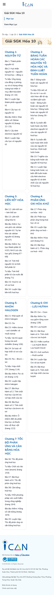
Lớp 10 (13, 34)
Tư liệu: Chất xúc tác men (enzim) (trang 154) (14, 469)
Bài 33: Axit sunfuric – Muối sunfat (40, 354)
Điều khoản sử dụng (9, 585)
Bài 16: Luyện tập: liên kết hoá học (13, 291)
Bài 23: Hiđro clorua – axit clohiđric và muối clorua (14, 330)
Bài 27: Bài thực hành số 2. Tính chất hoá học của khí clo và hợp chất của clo (14, 393)
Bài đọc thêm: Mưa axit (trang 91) (39, 239)
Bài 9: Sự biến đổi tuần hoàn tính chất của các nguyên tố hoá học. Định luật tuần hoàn (39, 146)
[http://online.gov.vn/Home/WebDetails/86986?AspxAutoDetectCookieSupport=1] (27, 559)
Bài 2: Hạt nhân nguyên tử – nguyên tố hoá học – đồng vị (14, 71)
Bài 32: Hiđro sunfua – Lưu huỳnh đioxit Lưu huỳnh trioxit (40, 344)
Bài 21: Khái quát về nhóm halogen (14, 317)
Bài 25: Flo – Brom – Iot (14, 361)
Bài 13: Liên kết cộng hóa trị (12, 218)
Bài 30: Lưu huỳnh (39, 326)
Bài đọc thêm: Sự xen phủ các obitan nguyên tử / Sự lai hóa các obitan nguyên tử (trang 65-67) (13, 232)
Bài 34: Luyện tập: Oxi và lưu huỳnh (39, 361)
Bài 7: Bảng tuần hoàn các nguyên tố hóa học (39, 82)
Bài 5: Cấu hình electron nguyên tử (13, 132)
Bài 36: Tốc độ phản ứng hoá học (14, 461)
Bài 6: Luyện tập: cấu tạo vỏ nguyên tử (13, 141)
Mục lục (10, 18)
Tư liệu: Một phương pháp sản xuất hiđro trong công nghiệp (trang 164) (14, 499)
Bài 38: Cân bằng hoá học (12, 489)
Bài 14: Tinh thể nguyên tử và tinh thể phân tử (12, 264)
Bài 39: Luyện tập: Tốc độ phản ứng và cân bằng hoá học (14, 522)
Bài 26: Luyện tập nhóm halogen (13, 383)
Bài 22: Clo (10, 323)
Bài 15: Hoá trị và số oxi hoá (13, 283)
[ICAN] (27, 544)
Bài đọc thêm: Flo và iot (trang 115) (14, 375)
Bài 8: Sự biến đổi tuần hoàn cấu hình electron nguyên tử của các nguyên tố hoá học (39, 129)
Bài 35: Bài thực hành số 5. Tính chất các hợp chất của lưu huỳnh (40, 371)
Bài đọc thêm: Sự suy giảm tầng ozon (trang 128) (39, 319)
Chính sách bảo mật (9, 588)
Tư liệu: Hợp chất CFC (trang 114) (12, 368)
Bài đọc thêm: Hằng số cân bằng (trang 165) (14, 511)
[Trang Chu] (27, 4)
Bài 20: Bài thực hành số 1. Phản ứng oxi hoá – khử (40, 248)
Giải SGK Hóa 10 (26, 34)
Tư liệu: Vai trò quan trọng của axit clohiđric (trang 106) (14, 341)
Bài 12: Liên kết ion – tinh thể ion (13, 211)
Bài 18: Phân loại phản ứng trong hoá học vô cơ (39, 219)
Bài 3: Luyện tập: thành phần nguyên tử (13, 102)
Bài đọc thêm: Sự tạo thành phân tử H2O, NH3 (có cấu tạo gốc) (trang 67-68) (13, 250)
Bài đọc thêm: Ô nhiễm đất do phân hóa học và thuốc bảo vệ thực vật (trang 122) (13, 422)
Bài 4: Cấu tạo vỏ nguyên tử (12, 111)
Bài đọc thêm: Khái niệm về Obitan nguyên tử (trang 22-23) (13, 122)
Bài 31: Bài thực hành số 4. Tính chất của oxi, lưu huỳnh (39, 334)
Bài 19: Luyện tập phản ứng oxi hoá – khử (39, 230)
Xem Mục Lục (10, 24)
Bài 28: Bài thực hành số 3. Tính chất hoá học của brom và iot (14, 407)
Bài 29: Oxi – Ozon (39, 312)
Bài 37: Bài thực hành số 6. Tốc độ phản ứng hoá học (13, 480)
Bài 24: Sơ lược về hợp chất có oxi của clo (13, 351)
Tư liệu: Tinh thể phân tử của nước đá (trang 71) (14, 274)
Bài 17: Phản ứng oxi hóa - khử (38, 211)
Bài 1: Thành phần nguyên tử (13, 63)
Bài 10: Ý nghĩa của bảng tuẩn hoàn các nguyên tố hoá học (39, 159)
